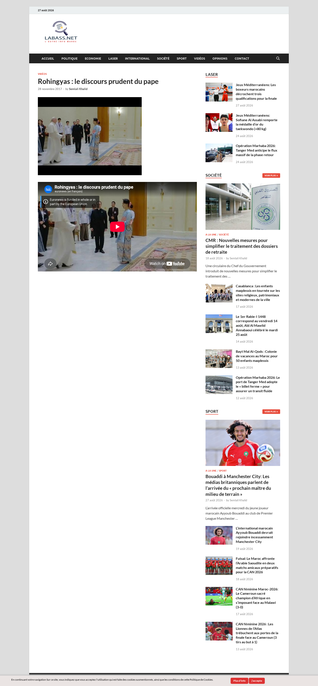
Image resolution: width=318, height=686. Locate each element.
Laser (113, 58)
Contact (242, 58)
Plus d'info (239, 680)
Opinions (219, 58)
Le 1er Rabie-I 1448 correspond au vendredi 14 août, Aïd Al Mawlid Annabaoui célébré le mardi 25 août (257, 325)
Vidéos (199, 58)
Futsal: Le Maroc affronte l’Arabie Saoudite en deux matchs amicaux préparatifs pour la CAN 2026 (257, 565)
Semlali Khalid (78, 89)
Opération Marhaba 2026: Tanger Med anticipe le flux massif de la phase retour (256, 150)
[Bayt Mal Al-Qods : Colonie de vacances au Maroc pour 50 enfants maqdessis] (219, 352)
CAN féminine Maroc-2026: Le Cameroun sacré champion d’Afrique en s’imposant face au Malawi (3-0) (257, 598)
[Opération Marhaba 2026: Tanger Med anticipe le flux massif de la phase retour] (219, 146)
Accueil (48, 58)
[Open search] (278, 59)
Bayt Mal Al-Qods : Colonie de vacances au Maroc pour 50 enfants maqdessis (257, 356)
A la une (211, 234)
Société (163, 58)
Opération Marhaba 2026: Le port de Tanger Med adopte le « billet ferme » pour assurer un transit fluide (258, 384)
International (137, 58)
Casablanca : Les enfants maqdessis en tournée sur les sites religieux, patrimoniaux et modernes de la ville (258, 292)
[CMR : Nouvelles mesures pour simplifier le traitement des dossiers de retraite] (243, 186)
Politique (69, 58)
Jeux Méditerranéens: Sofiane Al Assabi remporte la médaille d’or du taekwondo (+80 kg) (257, 122)
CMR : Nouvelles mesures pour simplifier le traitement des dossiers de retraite (242, 246)
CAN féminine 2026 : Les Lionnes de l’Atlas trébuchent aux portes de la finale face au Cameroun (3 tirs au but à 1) (257, 633)
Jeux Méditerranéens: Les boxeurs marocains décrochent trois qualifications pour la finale (256, 91)
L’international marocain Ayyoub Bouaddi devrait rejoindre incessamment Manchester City (254, 535)
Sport (182, 58)
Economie (93, 58)
